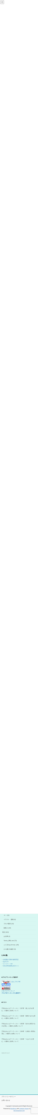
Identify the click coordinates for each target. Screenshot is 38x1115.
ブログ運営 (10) (9, 923)
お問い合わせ (6, 1100)
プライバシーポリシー (9, 1096)
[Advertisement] (19, 1073)
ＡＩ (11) (6, 915)
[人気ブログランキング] (6, 988)
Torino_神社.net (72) (10, 940)
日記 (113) (5, 932)
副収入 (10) (7, 928)
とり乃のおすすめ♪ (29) (11, 945)
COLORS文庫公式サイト (11, 966)
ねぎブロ (6, 961)
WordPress (13, 1108)
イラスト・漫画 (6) (10, 919)
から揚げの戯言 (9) (10, 949)
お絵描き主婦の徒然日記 (11, 959)
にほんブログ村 (15, 981)
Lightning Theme (24, 1108)
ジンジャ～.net (7, 964)
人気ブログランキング (8, 991)
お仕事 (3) (7, 936)
